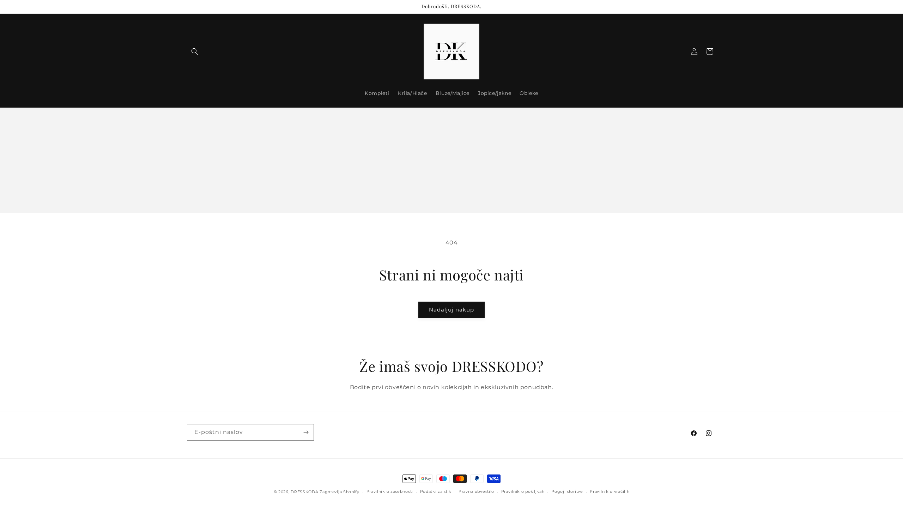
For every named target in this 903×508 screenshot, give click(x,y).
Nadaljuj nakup (451, 309)
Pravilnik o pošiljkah (523, 491)
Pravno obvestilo (476, 491)
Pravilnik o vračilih (609, 491)
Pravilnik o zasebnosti (389, 491)
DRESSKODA (304, 491)
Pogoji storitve (567, 491)
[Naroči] (306, 432)
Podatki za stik (436, 491)
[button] (194, 51)
